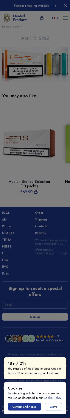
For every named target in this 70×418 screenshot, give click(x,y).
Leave (53, 407)
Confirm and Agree (24, 407)
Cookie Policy (52, 398)
